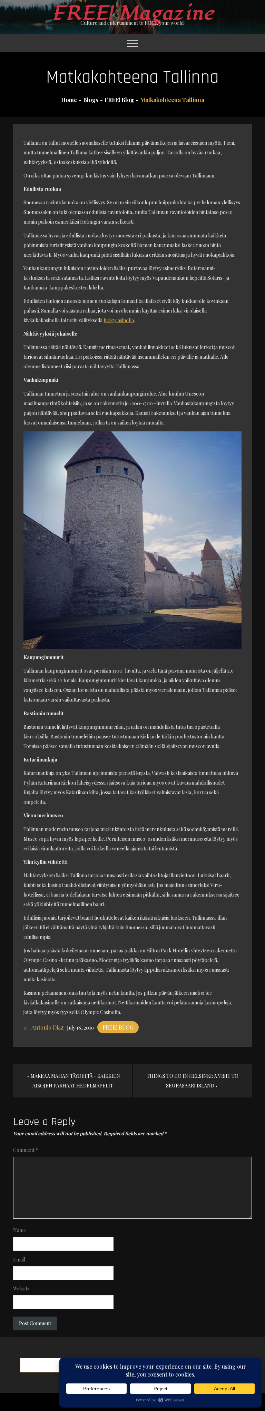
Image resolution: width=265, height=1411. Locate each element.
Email (19, 1259)
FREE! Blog (118, 1027)
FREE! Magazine (132, 13)
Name (19, 1230)
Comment (25, 1150)
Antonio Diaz (47, 1027)
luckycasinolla (119, 320)
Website (21, 1288)
